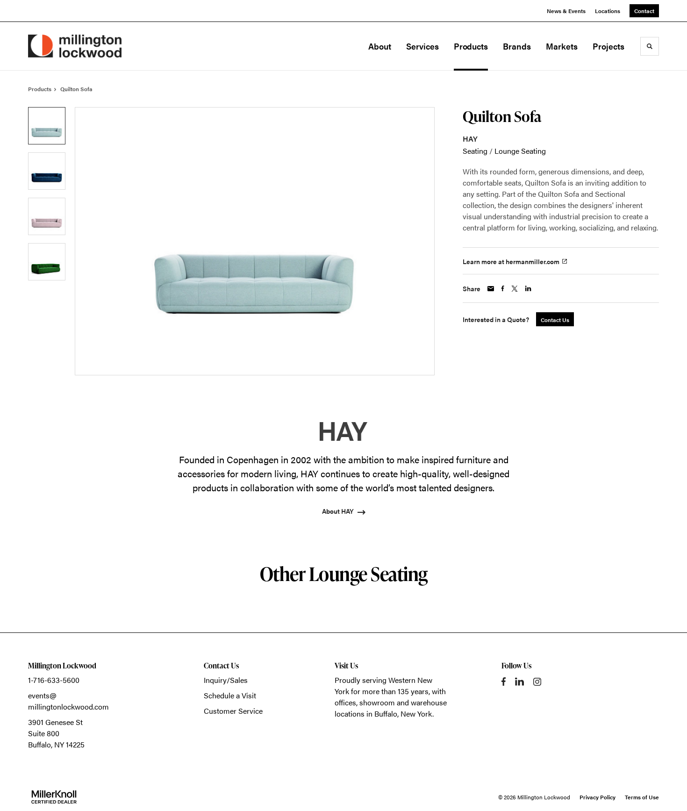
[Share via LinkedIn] (528, 288)
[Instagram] (537, 682)
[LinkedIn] (519, 681)
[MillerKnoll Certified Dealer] (54, 797)
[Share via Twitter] (514, 289)
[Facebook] (503, 681)
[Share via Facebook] (502, 288)
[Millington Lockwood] (75, 46)
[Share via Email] (490, 288)
